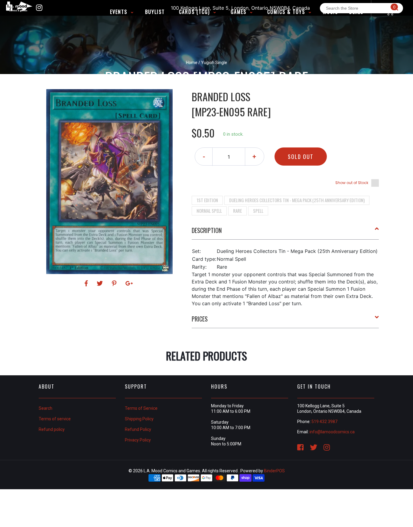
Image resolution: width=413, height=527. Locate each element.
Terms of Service (141, 408)
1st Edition (207, 200)
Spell (258, 210)
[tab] (285, 233)
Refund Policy (138, 429)
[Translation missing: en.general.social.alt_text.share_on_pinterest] (115, 283)
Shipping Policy (139, 418)
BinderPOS (274, 470)
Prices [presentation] (200, 318)
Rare (237, 210)
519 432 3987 (324, 421)
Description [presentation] (207, 230)
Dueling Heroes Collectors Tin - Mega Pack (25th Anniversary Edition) (297, 200)
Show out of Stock (351, 182)
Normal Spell (209, 210)
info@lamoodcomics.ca (332, 431)
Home (191, 62)
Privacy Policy (138, 440)
